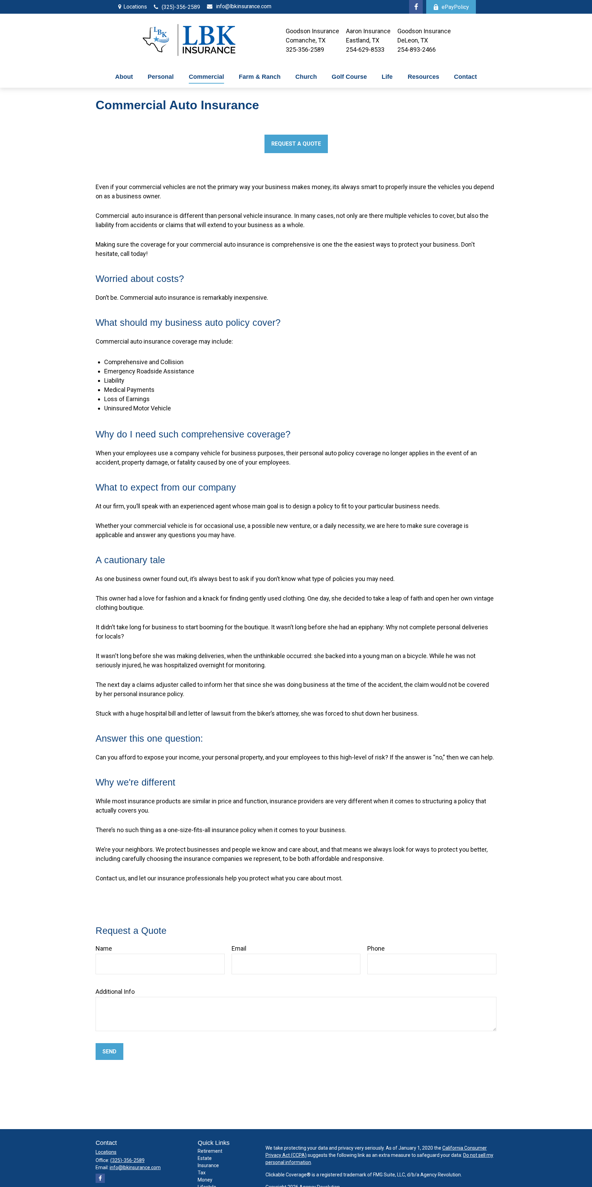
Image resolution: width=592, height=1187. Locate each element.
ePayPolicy (455, 7)
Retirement (210, 1151)
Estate (205, 1158)
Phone (376, 948)
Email (239, 948)
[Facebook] (416, 7)
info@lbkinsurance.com (243, 6)
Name (104, 948)
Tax (202, 1172)
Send (109, 1051)
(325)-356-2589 (181, 7)
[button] (124, 77)
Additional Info (115, 991)
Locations (135, 6)
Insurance (208, 1165)
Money (205, 1180)
